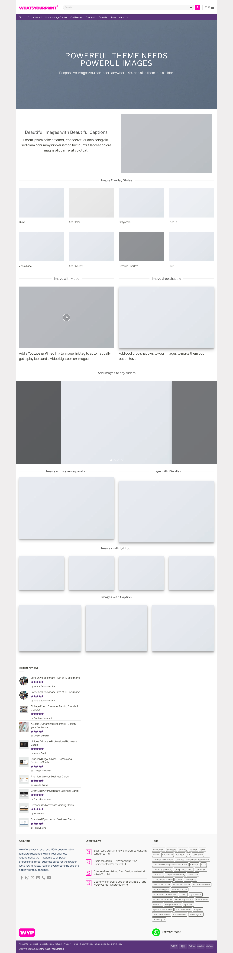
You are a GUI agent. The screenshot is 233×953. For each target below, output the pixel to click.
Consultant (201, 869)
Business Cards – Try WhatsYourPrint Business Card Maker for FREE (115, 862)
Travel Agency (196, 914)
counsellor (193, 874)
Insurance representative (165, 894)
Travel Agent (159, 919)
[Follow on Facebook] (22, 878)
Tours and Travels (161, 914)
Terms (75, 944)
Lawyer (183, 894)
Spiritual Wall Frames (163, 909)
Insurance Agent (161, 889)
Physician (157, 904)
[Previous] (24, 422)
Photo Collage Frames (56, 17)
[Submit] (191, 7)
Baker (202, 849)
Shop (21, 17)
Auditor (193, 849)
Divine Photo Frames (163, 879)
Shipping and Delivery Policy (108, 944)
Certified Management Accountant (192, 859)
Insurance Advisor (201, 884)
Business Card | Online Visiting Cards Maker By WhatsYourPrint (120, 852)
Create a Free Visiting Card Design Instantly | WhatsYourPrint (119, 873)
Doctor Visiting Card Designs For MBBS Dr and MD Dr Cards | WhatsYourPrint (120, 883)
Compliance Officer (184, 869)
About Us (123, 17)
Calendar (103, 17)
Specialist (188, 904)
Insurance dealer (180, 889)
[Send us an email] (38, 878)
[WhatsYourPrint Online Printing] (38, 7)
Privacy (67, 944)
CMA (203, 864)
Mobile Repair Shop (184, 899)
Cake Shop (198, 854)
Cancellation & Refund (51, 944)
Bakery (156, 854)
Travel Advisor (179, 914)
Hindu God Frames (181, 884)
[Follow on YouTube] (49, 878)
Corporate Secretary (175, 874)
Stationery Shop (183, 909)
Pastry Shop (202, 899)
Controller (158, 874)
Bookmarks (167, 854)
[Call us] (43, 878)
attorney (183, 849)
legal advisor (196, 894)
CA (188, 854)
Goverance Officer (161, 884)
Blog (113, 17)
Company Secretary (162, 869)
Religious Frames (173, 904)
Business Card (35, 17)
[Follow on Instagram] (27, 878)
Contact (34, 944)
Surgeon (198, 909)
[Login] (197, 7)
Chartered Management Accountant (170, 864)
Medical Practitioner (162, 899)
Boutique (180, 854)
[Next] (209, 422)
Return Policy (86, 944)
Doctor (178, 879)
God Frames (76, 17)
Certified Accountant (163, 859)
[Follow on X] (33, 878)
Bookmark (90, 17)
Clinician (194, 864)
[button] (209, 7)
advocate (171, 849)
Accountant (158, 849)
